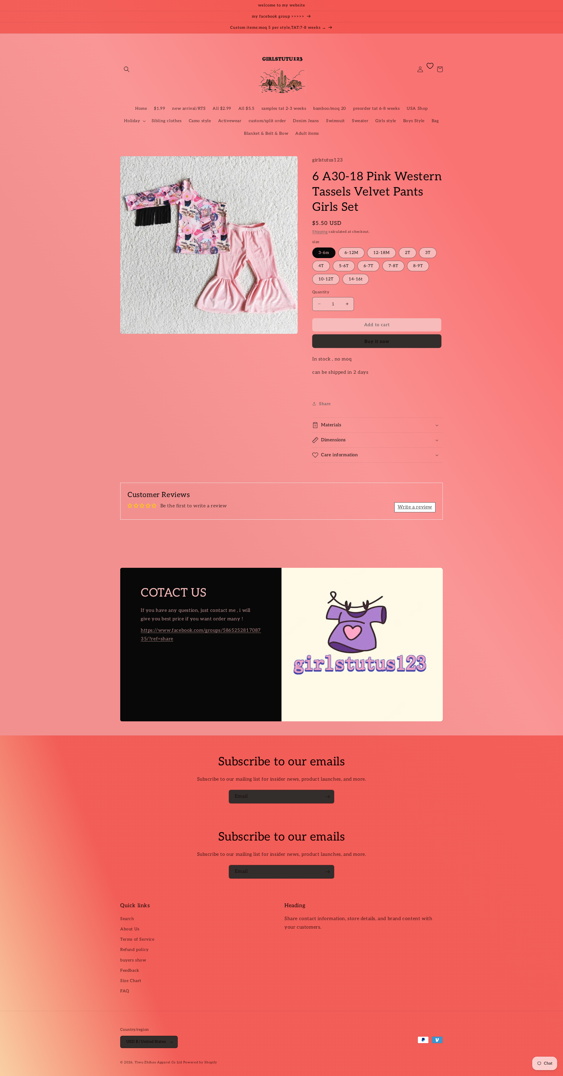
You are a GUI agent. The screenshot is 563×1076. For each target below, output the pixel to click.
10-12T (325, 279)
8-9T (418, 265)
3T (427, 252)
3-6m (323, 252)
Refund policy (134, 949)
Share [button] (325, 403)
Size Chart (130, 980)
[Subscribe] (327, 797)
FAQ (124, 991)
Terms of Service (137, 939)
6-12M (351, 252)
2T (407, 252)
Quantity (320, 292)
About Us (130, 929)
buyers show (133, 960)
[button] (126, 69)
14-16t (356, 279)
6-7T (368, 265)
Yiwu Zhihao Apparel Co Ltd (158, 1062)
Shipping (320, 232)
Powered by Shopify (200, 1062)
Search (127, 918)
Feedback (129, 970)
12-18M (381, 252)
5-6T (344, 265)
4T (321, 265)
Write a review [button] (415, 507)
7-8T (393, 265)
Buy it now (376, 341)
